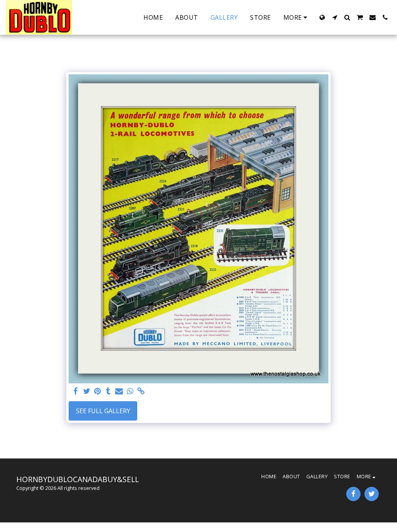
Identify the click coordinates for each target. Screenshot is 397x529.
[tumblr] (108, 391)
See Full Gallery (103, 411)
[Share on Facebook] (75, 391)
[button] (334, 17)
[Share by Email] (119, 391)
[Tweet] (86, 391)
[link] (141, 391)
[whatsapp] (130, 391)
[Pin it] (97, 391)
